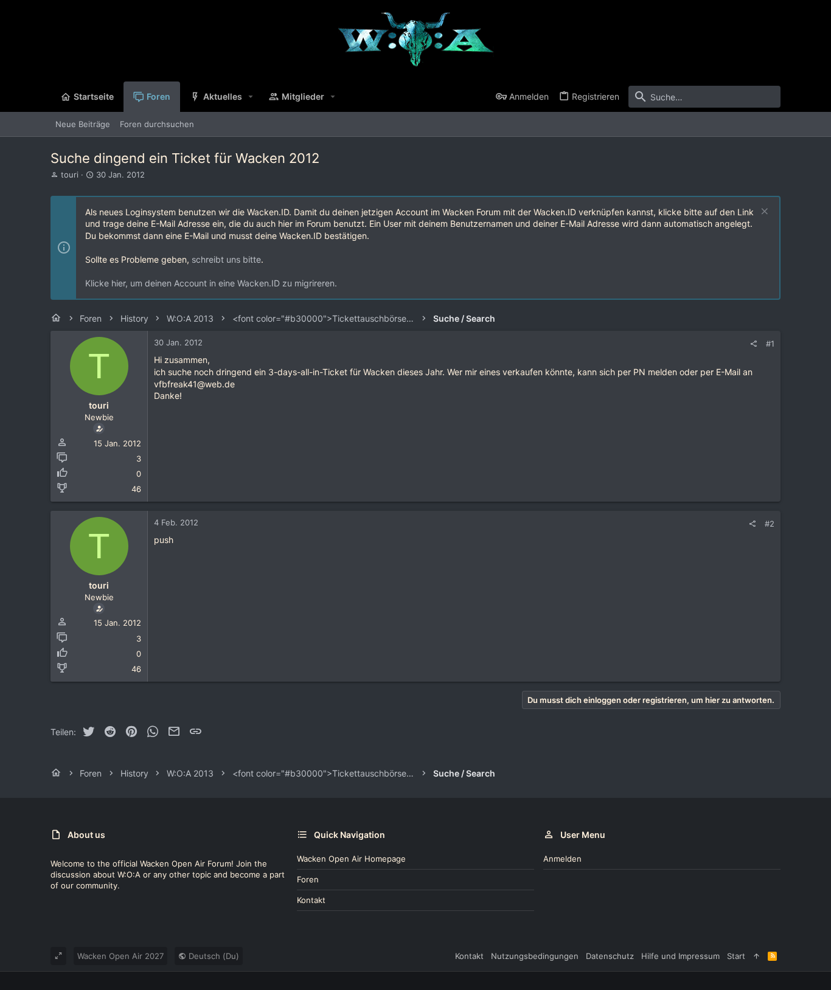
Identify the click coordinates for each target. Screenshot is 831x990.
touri (69, 174)
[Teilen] (753, 344)
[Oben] (756, 956)
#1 (770, 343)
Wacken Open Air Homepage (351, 859)
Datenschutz (610, 956)
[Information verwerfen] (763, 212)
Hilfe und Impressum (680, 956)
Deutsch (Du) (212, 956)
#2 (769, 523)
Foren (308, 879)
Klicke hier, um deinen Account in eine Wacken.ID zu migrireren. (211, 283)
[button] (251, 97)
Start (736, 956)
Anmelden (562, 859)
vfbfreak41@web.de (194, 384)
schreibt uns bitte (226, 259)
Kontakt (311, 900)
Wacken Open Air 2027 (120, 956)
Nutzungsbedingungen (535, 956)
